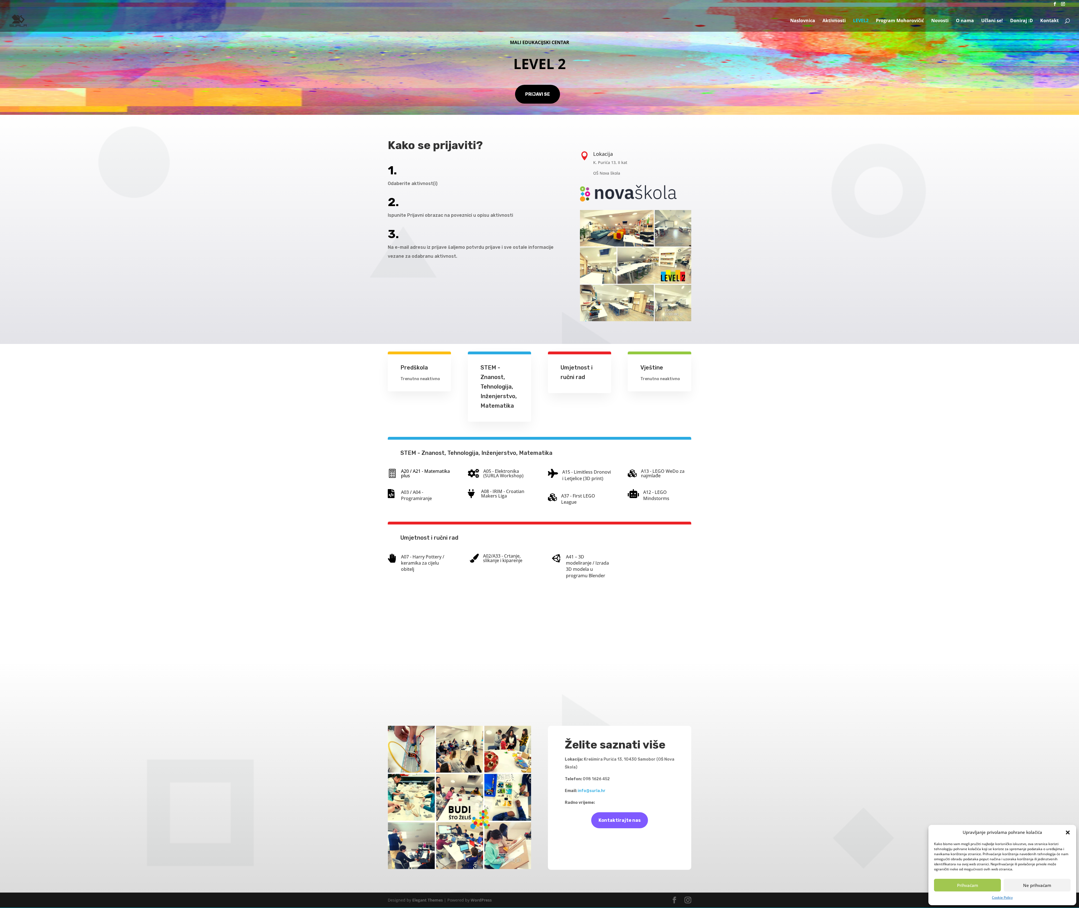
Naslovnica (802, 21)
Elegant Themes (427, 900)
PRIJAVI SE (537, 94)
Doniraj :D (1021, 21)
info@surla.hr (592, 790)
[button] (1068, 832)
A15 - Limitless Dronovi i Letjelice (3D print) (586, 475)
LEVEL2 (861, 21)
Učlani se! (992, 21)
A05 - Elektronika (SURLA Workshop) (503, 473)
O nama (965, 21)
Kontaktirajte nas (620, 820)
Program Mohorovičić (900, 21)
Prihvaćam (967, 885)
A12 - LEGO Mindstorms (656, 495)
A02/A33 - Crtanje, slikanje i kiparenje (502, 558)
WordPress (481, 900)
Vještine (651, 367)
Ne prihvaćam (1037, 885)
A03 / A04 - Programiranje (416, 495)
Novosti (940, 21)
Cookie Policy (1002, 897)
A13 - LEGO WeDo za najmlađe (662, 473)
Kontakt (1049, 21)
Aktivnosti (834, 21)
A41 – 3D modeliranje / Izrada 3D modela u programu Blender (587, 566)
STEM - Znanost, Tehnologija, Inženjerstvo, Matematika (498, 386)
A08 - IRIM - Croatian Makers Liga (502, 493)
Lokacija (603, 153)
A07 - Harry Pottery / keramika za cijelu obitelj (422, 563)
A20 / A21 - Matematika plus (425, 473)
